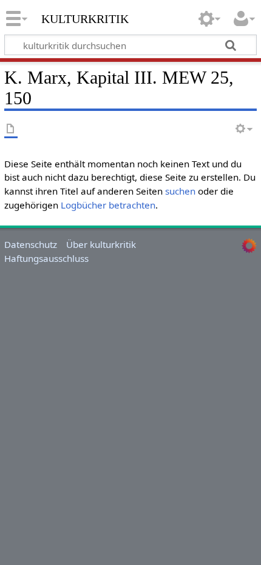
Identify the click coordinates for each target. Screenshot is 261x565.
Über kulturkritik (101, 244)
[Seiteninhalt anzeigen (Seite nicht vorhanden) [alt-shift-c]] (11, 129)
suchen (180, 191)
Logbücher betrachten (108, 205)
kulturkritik (85, 17)
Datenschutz (30, 244)
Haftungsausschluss (46, 258)
